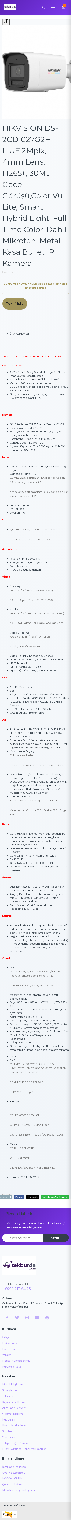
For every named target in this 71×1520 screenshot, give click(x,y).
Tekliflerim (8, 1396)
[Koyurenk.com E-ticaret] (9, 1514)
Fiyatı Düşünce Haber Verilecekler (24, 1449)
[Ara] (44, 7)
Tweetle (32, 1196)
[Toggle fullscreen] (7, 1194)
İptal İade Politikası (14, 1467)
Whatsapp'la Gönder (55, 1196)
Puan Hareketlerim (14, 1425)
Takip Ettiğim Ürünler (16, 1443)
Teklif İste (15, 303)
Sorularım (8, 1431)
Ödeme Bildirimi (12, 1413)
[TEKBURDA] (19, 1265)
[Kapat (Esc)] (3, 1194)
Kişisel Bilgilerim (12, 1384)
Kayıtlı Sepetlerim (13, 1402)
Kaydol (55, 1237)
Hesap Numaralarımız (16, 1360)
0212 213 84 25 (18, 1289)
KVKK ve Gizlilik (12, 1478)
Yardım (6, 1355)
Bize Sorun (9, 1349)
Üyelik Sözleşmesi (14, 1472)
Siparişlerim (9, 1390)
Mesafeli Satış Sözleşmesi (18, 1490)
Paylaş (19, 1196)
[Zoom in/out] (10, 1194)
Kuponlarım (9, 1419)
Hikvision (7, 272)
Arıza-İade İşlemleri (14, 1408)
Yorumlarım (9, 1437)
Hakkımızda (10, 1343)
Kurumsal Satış (11, 1366)
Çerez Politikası (12, 1484)
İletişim (7, 1337)
